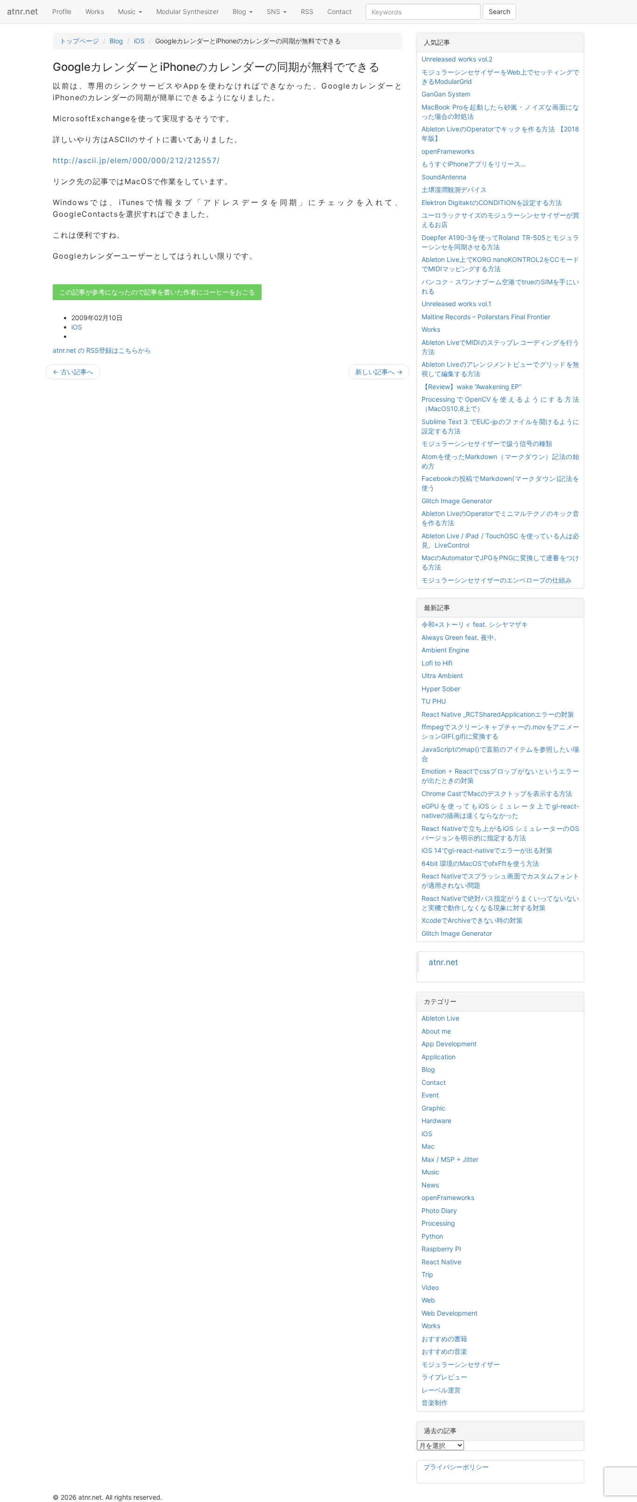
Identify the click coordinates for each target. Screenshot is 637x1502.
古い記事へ (73, 372)
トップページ (79, 41)
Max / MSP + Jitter (450, 1159)
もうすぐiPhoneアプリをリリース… (474, 164)
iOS (139, 41)
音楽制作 (435, 1402)
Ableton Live (440, 1018)
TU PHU (434, 701)
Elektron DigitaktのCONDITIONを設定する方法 (492, 202)
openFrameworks (448, 151)
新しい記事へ (378, 372)
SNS (274, 11)
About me (436, 1031)
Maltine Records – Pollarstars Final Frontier (486, 317)
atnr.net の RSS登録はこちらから (102, 350)
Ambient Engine (445, 650)
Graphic (433, 1108)
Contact (339, 11)
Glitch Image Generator (457, 501)
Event (430, 1095)
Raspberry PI (441, 1249)
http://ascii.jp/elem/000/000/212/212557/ (136, 160)
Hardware (436, 1121)
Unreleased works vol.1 (457, 304)
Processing (438, 1223)
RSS (307, 11)
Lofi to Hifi (437, 663)
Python (432, 1236)
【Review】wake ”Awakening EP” (471, 387)
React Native (441, 1262)
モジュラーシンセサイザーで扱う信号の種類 (487, 443)
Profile (61, 11)
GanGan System (446, 94)
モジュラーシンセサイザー (461, 1364)
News (430, 1185)
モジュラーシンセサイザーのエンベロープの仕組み (497, 580)
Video (430, 1287)
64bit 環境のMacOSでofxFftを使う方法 (480, 863)
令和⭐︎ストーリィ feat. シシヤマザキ (475, 624)
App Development (449, 1044)
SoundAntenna (444, 177)
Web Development (450, 1313)
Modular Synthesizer (187, 11)
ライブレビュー (444, 1377)
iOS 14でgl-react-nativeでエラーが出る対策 (487, 850)
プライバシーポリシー (456, 1467)
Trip (427, 1274)
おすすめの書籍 (444, 1339)
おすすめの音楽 (444, 1351)
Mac (428, 1146)
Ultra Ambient (442, 675)
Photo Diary (439, 1210)
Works (94, 11)
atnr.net (22, 11)
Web (428, 1300)
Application (439, 1057)
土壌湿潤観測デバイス (454, 189)
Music (128, 11)
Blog (240, 11)
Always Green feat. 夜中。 (461, 637)
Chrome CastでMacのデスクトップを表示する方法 (497, 793)
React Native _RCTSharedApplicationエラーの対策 (498, 714)
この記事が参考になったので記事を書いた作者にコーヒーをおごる (157, 292)
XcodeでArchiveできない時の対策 (472, 920)
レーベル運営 (441, 1390)
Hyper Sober (441, 689)
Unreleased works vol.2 (457, 59)
